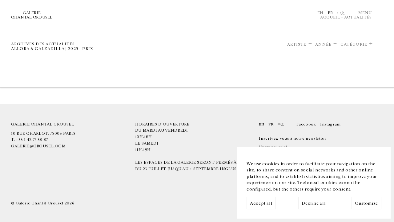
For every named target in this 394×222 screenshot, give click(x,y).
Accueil (330, 17)
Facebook (306, 124)
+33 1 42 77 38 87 (32, 139)
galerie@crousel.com (38, 146)
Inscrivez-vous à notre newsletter (292, 138)
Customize (366, 203)
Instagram (330, 124)
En (320, 12)
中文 (341, 12)
